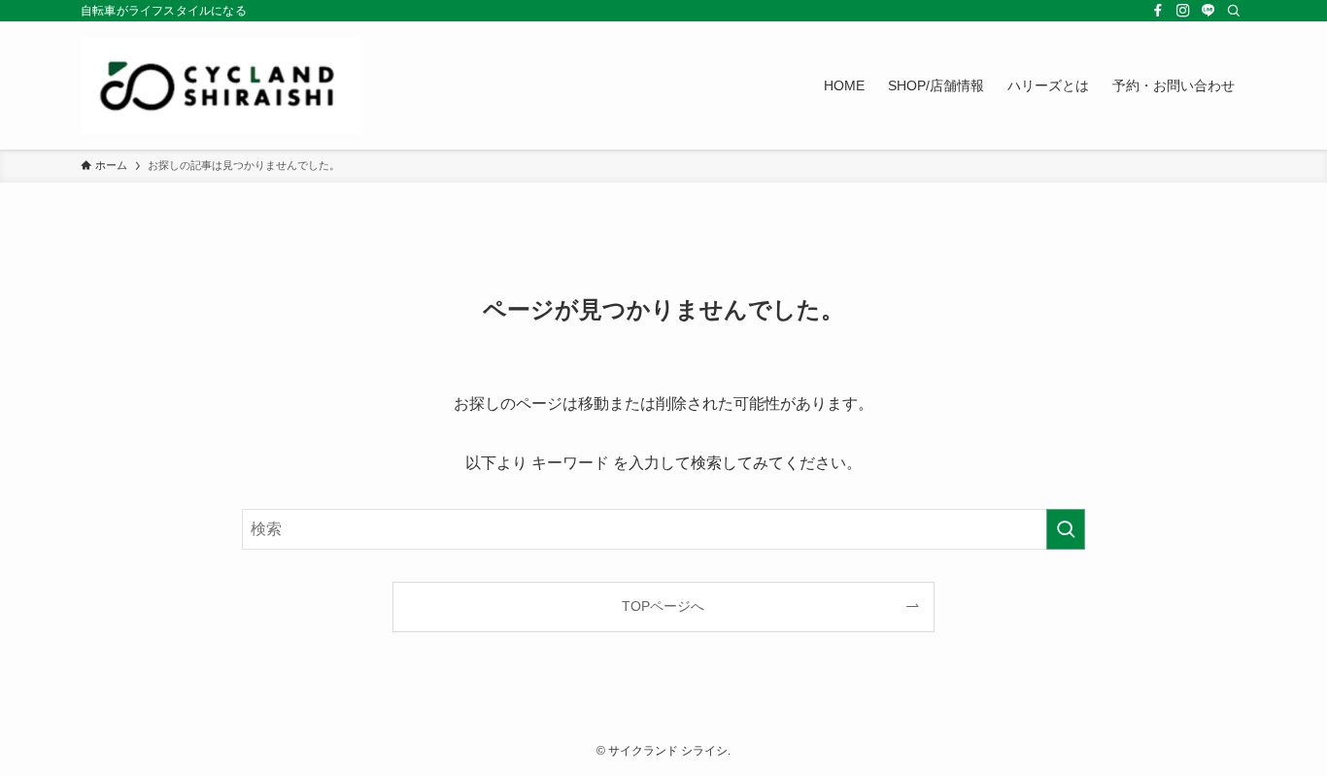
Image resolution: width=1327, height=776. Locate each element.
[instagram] (1183, 10)
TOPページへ (663, 606)
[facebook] (1158, 10)
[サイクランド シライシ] (222, 85)
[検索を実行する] (1065, 529)
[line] (1208, 10)
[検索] (1233, 10)
